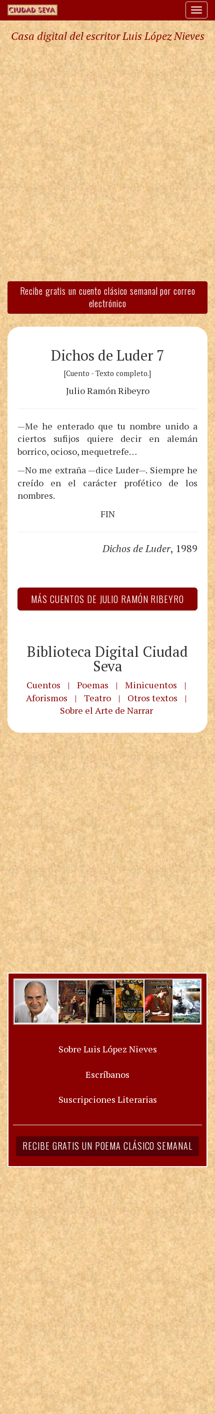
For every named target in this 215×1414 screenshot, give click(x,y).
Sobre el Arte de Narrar (106, 710)
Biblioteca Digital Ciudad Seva (107, 658)
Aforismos (47, 698)
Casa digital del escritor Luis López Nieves (107, 36)
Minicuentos (151, 685)
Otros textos (153, 698)
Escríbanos (108, 1074)
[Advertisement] (107, 161)
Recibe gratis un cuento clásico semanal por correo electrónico (108, 297)
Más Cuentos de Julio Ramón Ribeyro (107, 599)
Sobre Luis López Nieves (107, 1049)
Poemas (92, 685)
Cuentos (43, 685)
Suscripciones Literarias (107, 1099)
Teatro (97, 698)
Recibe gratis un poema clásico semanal (107, 1145)
